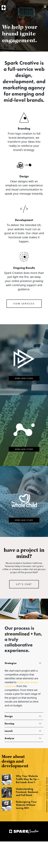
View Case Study (24, 378)
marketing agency (24, 87)
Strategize (11, 663)
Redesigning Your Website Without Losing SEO (26, 805)
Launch (9, 731)
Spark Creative (4, 7)
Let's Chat (24, 584)
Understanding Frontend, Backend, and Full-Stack (27, 792)
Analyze (9, 738)
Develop (9, 723)
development (18, 81)
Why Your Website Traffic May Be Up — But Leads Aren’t (27, 779)
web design (30, 72)
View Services (24, 303)
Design (9, 716)
